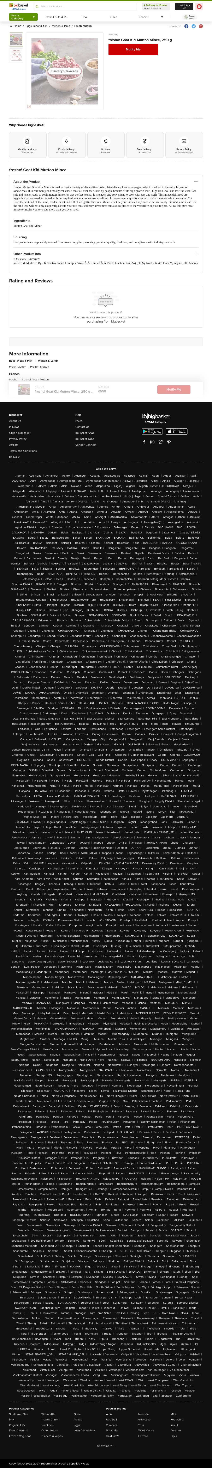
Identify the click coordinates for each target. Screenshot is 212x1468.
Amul (109, 1414)
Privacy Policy (17, 439)
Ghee (77, 1414)
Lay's (174, 1436)
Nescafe (143, 1414)
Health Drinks (50, 1419)
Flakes (78, 1419)
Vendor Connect (85, 445)
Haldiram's (112, 1436)
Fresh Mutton (19, 366)
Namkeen (47, 1425)
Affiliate (13, 445)
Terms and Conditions (23, 451)
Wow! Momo (146, 1430)
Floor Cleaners (18, 1430)
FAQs (78, 421)
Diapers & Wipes (52, 1436)
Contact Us (82, 427)
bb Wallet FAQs (85, 433)
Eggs (77, 1425)
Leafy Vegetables (85, 1430)
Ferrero (143, 1436)
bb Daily (14, 457)
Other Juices (49, 1430)
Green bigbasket (19, 433)
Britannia (111, 1430)
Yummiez (112, 1425)
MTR (173, 1414)
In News (14, 427)
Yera (141, 1425)
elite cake (144, 1419)
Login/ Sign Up (184, 6)
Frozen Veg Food (20, 1436)
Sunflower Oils (18, 1414)
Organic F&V (17, 1425)
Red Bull (111, 1419)
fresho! (112, 34)
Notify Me (133, 49)
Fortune (176, 1430)
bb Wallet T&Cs (84, 439)
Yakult (174, 1425)
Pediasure (177, 1419)
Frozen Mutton (39, 366)
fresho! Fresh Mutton (35, 379)
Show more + (106, 1446)
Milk (11, 1419)
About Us (15, 421)
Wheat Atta (48, 1414)
